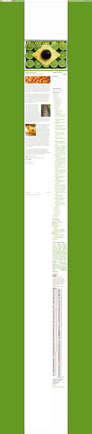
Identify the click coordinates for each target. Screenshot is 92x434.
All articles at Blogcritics (59, 234)
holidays (58, 267)
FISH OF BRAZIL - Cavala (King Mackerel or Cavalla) (60, 182)
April (56, 208)
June (56, 108)
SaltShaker (56, 226)
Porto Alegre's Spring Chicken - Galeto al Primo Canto (60, 192)
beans (56, 259)
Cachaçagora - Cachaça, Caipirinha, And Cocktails (59, 230)
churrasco (54, 263)
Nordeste (57, 252)
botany (33, 157)
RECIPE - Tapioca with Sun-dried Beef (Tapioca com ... (60, 130)
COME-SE (56, 223)
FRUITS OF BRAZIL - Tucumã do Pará (34, 74)
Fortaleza (54, 250)
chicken (54, 262)
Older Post (48, 192)
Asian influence (60, 246)
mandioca (55, 268)
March (56, 210)
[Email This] (26, 159)
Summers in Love (57, 225)
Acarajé (54, 244)
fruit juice (64, 265)
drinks (54, 266)
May (56, 207)
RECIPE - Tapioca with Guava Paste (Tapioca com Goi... (60, 134)
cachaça (55, 261)
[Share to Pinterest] (30, 159)
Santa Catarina (61, 256)
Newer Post (27, 192)
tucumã (42, 157)
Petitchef (56, 239)
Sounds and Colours (58, 222)
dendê (65, 264)
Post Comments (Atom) (36, 194)
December (57, 99)
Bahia (65, 246)
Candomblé (55, 247)
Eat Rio (55, 228)
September (57, 103)
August (56, 105)
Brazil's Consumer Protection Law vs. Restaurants (59, 112)
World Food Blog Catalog (59, 237)
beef (61, 259)
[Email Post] (37, 156)
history (54, 267)
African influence (62, 244)
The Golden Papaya (58, 236)
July (56, 107)
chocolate (59, 262)
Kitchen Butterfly (57, 220)
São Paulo (64, 257)
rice (53, 270)
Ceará (60, 247)
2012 (55, 95)
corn (60, 264)
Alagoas (54, 245)
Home (38, 192)
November (57, 100)
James (55, 275)
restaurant (64, 268)
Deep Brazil (56, 233)
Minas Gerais (60, 251)
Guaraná (65, 250)
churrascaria (64, 262)
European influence (61, 249)
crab (62, 264)
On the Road (63, 252)
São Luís (58, 257)
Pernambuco (58, 253)
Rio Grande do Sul (61, 254)
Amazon (30, 157)
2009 (55, 216)
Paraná (54, 253)
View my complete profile (58, 286)
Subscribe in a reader (57, 90)
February (57, 212)
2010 (55, 215)
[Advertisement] (46, 20)
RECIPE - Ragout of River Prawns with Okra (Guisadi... (60, 200)
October (57, 102)
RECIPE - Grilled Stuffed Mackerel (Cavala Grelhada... (60, 177)
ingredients (64, 267)
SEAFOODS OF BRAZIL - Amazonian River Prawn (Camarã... (60, 204)
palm (39, 157)
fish (61, 266)
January (57, 213)
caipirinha (61, 261)
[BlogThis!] (27, 159)
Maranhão (55, 251)
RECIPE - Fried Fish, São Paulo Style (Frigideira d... (60, 116)
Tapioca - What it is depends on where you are (60, 138)
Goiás (60, 250)
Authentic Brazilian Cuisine (59, 231)
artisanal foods (56, 258)
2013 (55, 94)
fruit (37, 157)
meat (59, 268)
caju (66, 261)
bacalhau (61, 258)
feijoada (58, 265)
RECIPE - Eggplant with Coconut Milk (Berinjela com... (60, 143)
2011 (55, 97)
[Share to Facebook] (29, 159)
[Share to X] (28, 159)
